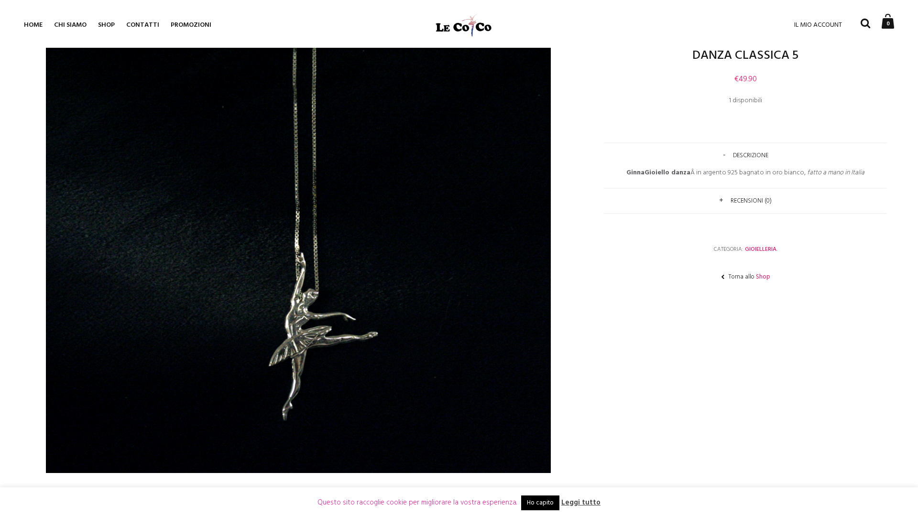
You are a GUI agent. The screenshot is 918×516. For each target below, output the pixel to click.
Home (33, 25)
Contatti (142, 25)
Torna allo (748, 277)
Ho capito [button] (540, 503)
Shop (106, 25)
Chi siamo (70, 25)
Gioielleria (760, 249)
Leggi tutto (581, 502)
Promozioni (191, 25)
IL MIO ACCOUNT (818, 25)
